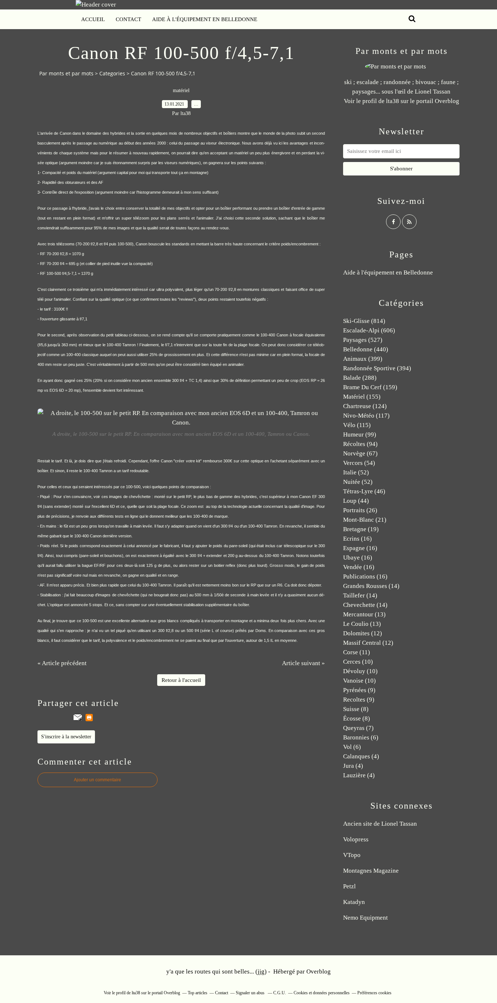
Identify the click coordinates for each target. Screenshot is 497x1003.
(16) (357, 538)
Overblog (318, 971)
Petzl (349, 886)
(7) (358, 727)
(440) (365, 349)
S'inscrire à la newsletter (66, 736)
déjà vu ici (273, 143)
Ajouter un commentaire (97, 779)
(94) (360, 444)
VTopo (352, 855)
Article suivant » (303, 663)
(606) (369, 330)
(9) (359, 690)
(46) (364, 491)
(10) (358, 661)
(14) (371, 586)
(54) (359, 462)
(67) (360, 453)
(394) (377, 368)
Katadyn (354, 902)
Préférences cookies (374, 992)
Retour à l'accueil (181, 680)
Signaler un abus (251, 992)
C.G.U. (279, 992)
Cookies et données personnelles (322, 992)
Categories (112, 73)
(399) (362, 358)
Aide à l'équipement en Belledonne (204, 19)
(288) (360, 377)
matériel (181, 90)
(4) (361, 756)
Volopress (356, 839)
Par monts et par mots (66, 73)
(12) (362, 633)
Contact (128, 19)
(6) (360, 737)
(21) (364, 519)
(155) (362, 396)
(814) (364, 320)
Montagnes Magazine (371, 870)
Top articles (197, 992)
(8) (356, 709)
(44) (356, 500)
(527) (362, 339)
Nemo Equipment (365, 917)
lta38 (392, 101)
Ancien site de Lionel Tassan (380, 823)
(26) (360, 510)
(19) (361, 529)
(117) (366, 415)
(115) (357, 425)
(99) (359, 434)
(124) (365, 406)
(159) (370, 387)
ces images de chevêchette (126, 496)
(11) (356, 652)
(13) (364, 614)
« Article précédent (62, 663)
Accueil (93, 19)
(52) (356, 472)
